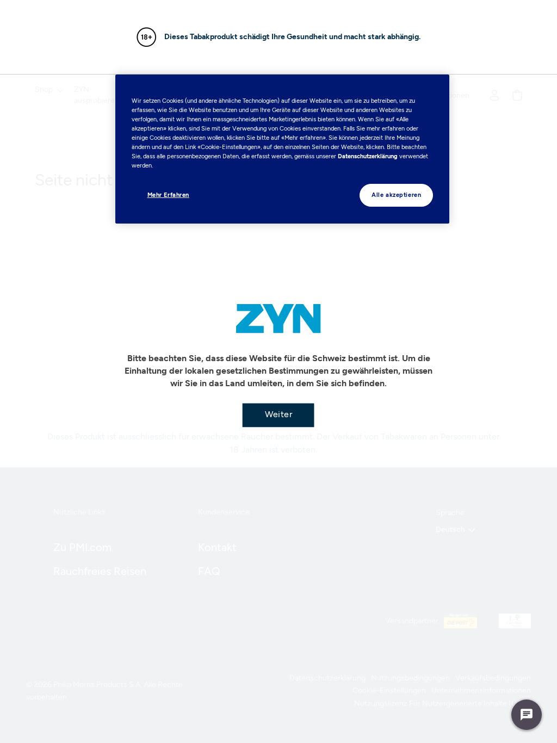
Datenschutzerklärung (368, 156)
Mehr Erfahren (168, 195)
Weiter (278, 414)
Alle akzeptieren (396, 195)
